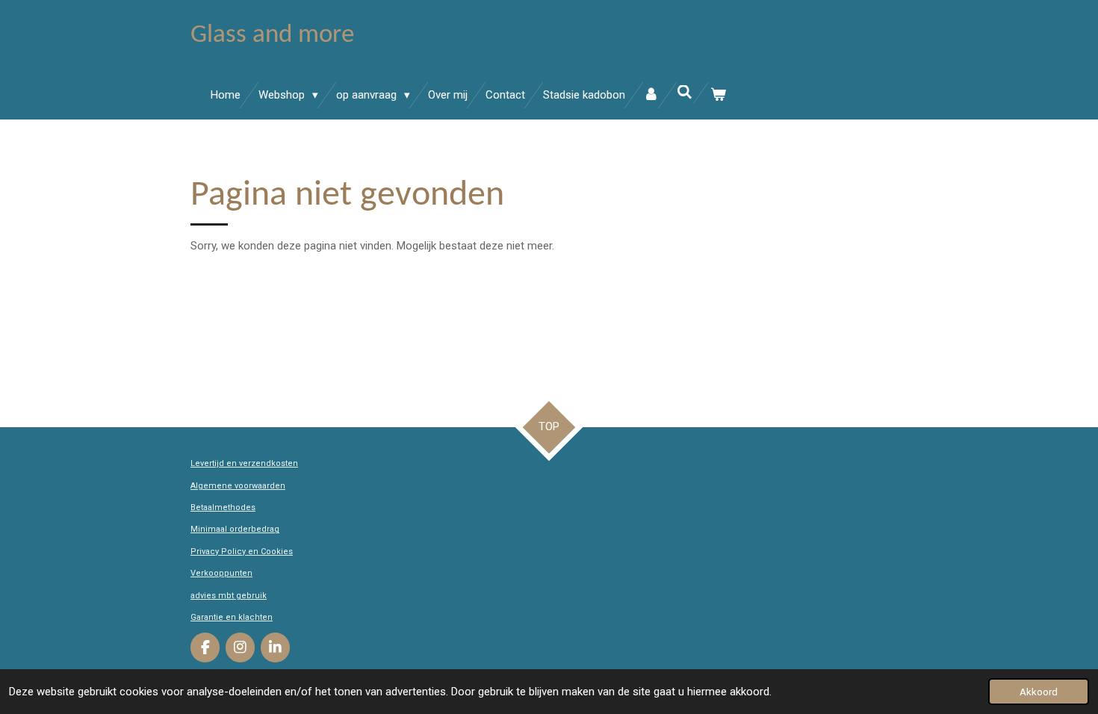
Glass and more (272, 35)
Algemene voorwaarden (237, 486)
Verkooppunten (221, 573)
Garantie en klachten (231, 617)
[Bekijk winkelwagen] (718, 95)
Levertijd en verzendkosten (244, 463)
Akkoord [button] (1039, 692)
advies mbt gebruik (228, 595)
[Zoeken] (684, 92)
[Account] (651, 95)
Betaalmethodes (222, 507)
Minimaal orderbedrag (234, 529)
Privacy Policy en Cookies (241, 551)
